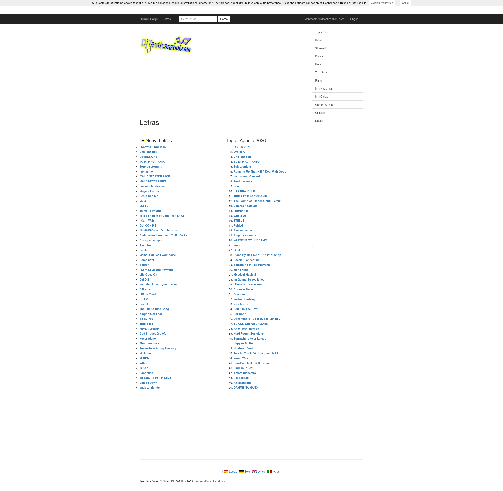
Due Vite (239, 294)
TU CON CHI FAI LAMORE (251, 324)
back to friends (150, 387)
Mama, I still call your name (158, 255)
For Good (240, 314)
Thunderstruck (149, 343)
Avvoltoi (145, 245)
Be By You (146, 319)
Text (247, 471)
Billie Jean (146, 289)
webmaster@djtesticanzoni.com (324, 19)
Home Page (149, 18)
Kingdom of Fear (151, 314)
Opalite (238, 250)
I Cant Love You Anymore (156, 270)
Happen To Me (243, 343)
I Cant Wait (147, 220)
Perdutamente (243, 181)
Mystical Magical (245, 274)
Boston (144, 265)
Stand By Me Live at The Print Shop (257, 255)
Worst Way (241, 358)
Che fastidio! (148, 152)
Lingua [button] (354, 19)
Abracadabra (242, 383)
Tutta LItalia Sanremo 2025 (251, 196)
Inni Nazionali (323, 88)
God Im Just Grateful (153, 333)
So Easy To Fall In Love (155, 378)
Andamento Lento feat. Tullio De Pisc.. (165, 235)
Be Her (144, 250)
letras (276, 471)
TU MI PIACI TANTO (152, 161)
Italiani (319, 40)
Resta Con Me (149, 196)
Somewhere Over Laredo (250, 338)
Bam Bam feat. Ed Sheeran (251, 363)
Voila (143, 201)
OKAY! (144, 299)
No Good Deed (243, 348)
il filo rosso (241, 378)
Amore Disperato (245, 373)
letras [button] (167, 19)
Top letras (321, 32)
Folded (238, 225)
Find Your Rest (243, 368)
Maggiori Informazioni (382, 3)
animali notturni (150, 211)
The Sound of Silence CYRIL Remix (257, 201)
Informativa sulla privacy (211, 481)
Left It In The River (246, 309)
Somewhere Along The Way (158, 348)
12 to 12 (145, 368)
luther (143, 363)
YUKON (144, 358)
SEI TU (144, 206)
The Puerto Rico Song (154, 309)
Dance (319, 56)
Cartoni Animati (324, 104)
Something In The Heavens (252, 265)
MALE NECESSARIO (153, 181)
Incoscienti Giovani (247, 176)
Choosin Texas (244, 289)
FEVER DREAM (149, 328)
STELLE (239, 220)
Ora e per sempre (151, 240)
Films (318, 80)
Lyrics (261, 471)
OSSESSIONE (148, 157)
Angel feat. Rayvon (246, 328)
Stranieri (320, 48)
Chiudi (405, 3)
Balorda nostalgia (245, 206)
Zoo (236, 186)
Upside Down (148, 383)
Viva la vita (241, 304)
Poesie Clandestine (152, 186)
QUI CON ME (148, 225)
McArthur (146, 353)
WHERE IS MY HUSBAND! (250, 240)
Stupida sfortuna (151, 166)
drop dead (146, 324)
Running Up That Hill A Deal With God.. (260, 171)
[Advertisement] (223, 86)
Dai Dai (144, 279)
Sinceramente (243, 230)
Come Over (147, 260)
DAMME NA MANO (246, 387)
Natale (319, 121)
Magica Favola (149, 191)
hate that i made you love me (159, 284)
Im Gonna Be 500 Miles (249, 279)
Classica (320, 113)
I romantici (147, 171)
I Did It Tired (148, 294)
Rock (318, 64)
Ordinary (239, 152)
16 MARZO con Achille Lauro (159, 230)
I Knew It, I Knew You (154, 147)
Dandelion (146, 373)
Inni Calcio (321, 96)
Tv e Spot (321, 72)
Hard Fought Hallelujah (249, 333)
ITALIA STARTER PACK (155, 176)
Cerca (224, 19)
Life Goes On (148, 274)
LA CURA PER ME (245, 191)
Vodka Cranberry (245, 299)
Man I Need (241, 270)
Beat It (144, 304)
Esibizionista (242, 166)
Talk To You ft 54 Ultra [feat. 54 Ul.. (162, 216)
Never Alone (148, 338)
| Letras (229, 471)
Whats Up (240, 216)
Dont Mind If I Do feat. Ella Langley (257, 319)
